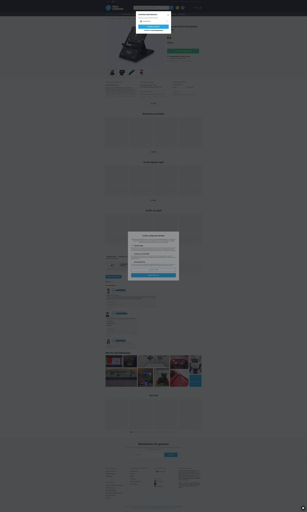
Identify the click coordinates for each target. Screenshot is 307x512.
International (146, 21)
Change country (153, 26)
